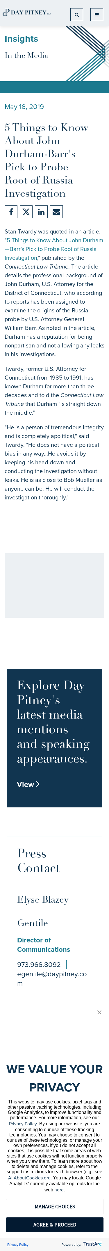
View (28, 784)
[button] (99, 1013)
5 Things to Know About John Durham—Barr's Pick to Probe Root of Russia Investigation (54, 249)
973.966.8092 (39, 964)
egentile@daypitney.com (52, 979)
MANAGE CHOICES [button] (55, 1206)
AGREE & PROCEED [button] (54, 1224)
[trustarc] (92, 1244)
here (59, 1189)
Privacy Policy (23, 1123)
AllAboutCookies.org (29, 1177)
